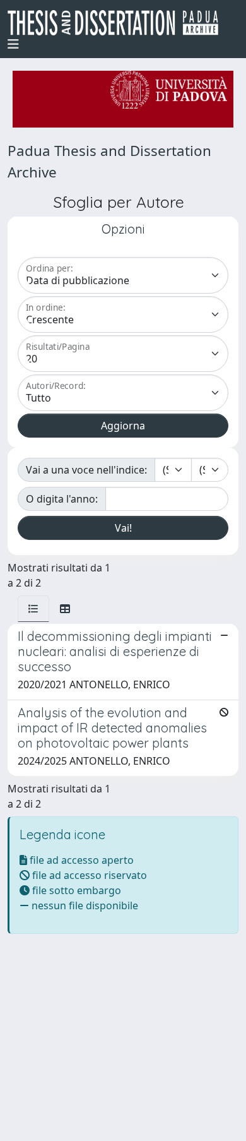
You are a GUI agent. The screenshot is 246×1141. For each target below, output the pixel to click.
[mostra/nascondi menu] (13, 44)
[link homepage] (118, 23)
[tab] (33, 608)
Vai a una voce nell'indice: (86, 470)
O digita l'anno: (62, 499)
